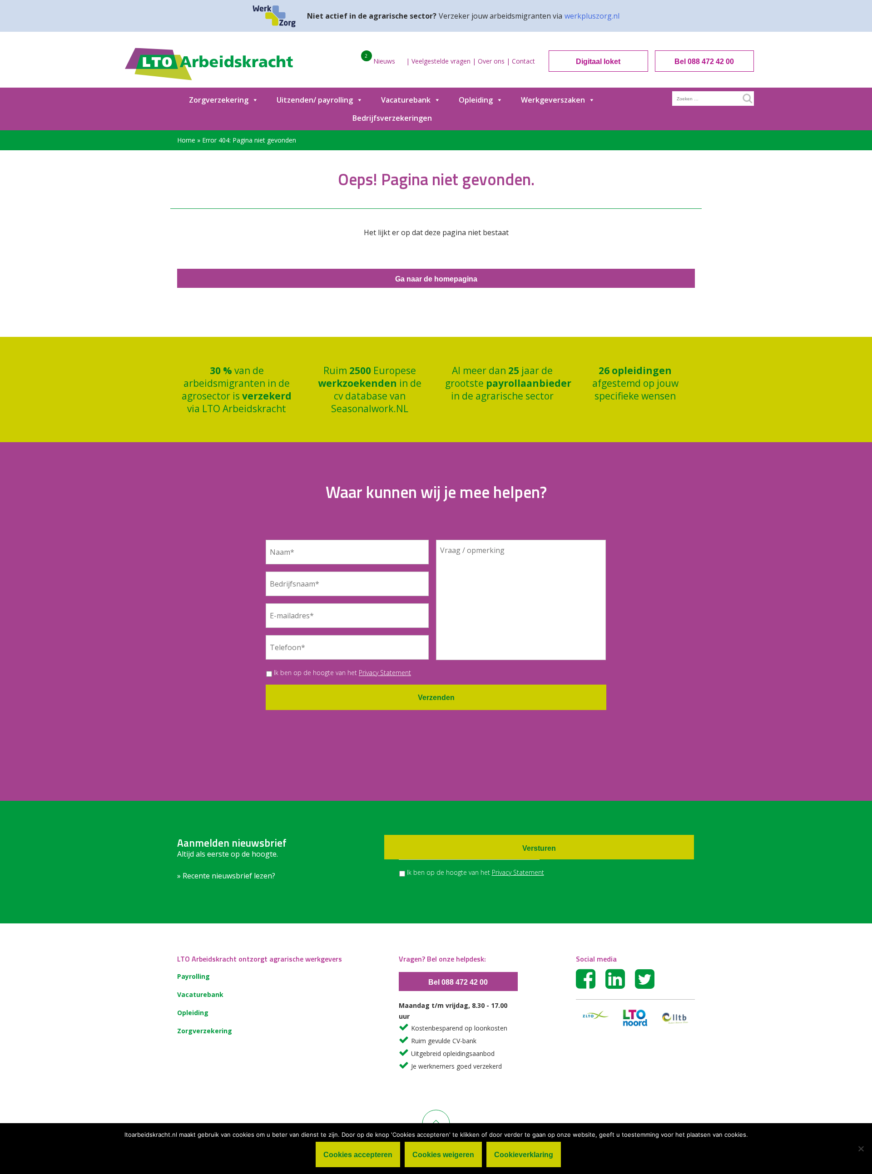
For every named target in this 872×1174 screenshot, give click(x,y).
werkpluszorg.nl (592, 16)
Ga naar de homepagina (436, 279)
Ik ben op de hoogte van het (342, 672)
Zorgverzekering (218, 100)
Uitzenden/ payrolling (315, 100)
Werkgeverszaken (553, 100)
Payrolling (193, 976)
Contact (523, 61)
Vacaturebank (406, 100)
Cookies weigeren (443, 1155)
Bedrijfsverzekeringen (392, 118)
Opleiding (476, 100)
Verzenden (436, 697)
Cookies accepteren (357, 1155)
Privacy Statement (385, 672)
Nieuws (384, 61)
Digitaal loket (598, 61)
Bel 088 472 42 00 (704, 61)
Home (186, 140)
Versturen (539, 848)
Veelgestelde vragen (441, 61)
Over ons (491, 61)
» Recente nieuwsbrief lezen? (226, 876)
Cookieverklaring (523, 1155)
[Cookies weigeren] (860, 1148)
